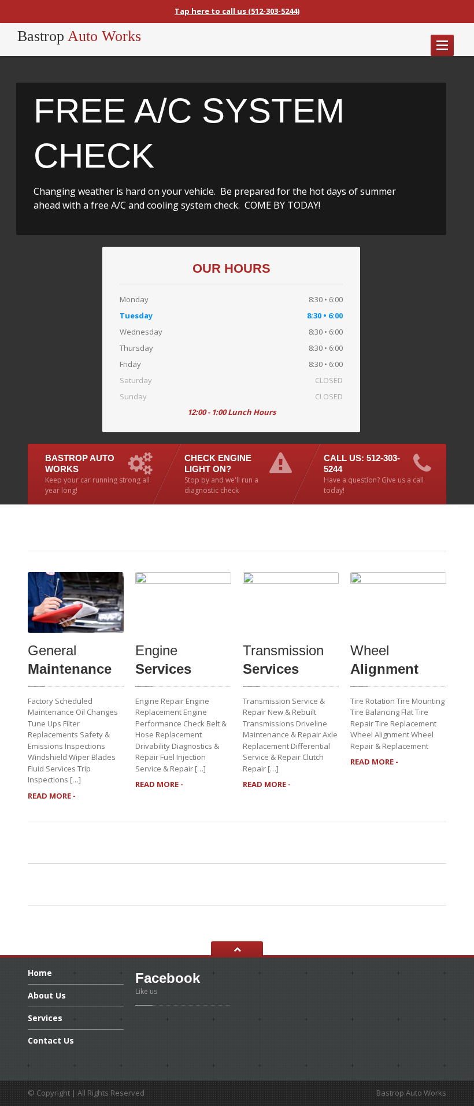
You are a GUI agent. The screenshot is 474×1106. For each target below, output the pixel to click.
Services (45, 1017)
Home (40, 973)
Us (47, 995)
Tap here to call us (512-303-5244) (237, 11)
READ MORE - (52, 795)
